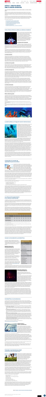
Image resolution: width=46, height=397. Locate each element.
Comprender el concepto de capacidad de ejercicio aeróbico (13, 22)
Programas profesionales (33, 2)
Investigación (22, 2)
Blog (27, 1)
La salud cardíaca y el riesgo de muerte (10, 21)
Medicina (13, 2)
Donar (31, 1)
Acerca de (40, 2)
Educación (27, 2)
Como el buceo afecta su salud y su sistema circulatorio (12, 20)
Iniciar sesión (34, 1)
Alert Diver (25, 1)
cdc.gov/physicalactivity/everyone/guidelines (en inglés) (11, 321)
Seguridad (17, 2)
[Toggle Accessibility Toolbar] (45, 396)
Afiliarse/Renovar (39, 1)
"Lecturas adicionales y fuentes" (15, 263)
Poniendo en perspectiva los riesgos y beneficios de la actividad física (14, 25)
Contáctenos (19, 394)
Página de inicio (6, 394)
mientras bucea (17, 21)
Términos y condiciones (15, 394)
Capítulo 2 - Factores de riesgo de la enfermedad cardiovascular (24, 390)
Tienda (22, 1)
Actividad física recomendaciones (10, 24)
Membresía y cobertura (8, 2)
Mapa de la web (9, 394)
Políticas (12, 394)
